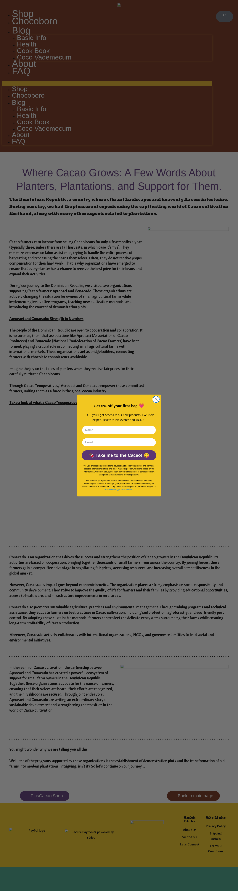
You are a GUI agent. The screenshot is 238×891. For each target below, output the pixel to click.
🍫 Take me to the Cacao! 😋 (119, 455)
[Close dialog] (156, 399)
